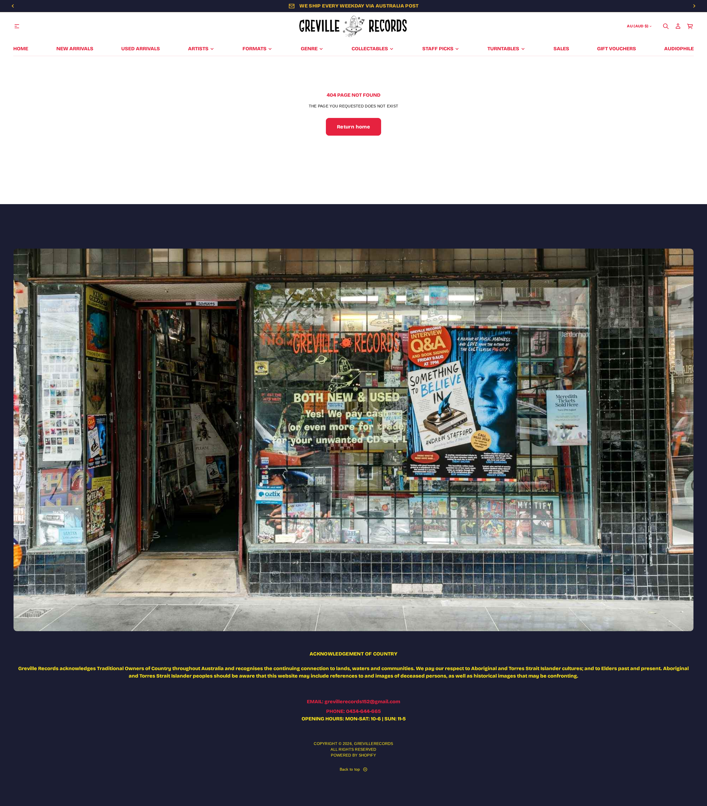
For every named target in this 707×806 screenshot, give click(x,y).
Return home (353, 127)
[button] (666, 26)
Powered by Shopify (353, 755)
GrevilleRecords (373, 743)
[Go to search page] (666, 26)
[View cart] (690, 26)
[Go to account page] (678, 26)
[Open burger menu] (17, 26)
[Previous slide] (13, 6)
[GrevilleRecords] (353, 26)
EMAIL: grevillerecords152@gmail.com (353, 702)
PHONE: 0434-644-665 (353, 711)
